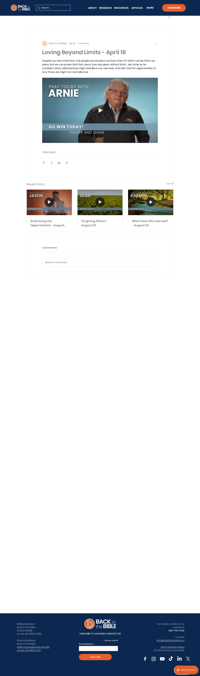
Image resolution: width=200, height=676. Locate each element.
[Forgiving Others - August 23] (100, 202)
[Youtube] (162, 659)
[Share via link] (66, 162)
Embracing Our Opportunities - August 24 (47, 223)
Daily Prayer (49, 152)
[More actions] (156, 43)
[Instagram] (153, 659)
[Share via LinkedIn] (59, 162)
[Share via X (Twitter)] (51, 162)
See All (170, 183)
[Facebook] (145, 659)
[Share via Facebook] (43, 162)
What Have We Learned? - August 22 (150, 223)
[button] (169, 17)
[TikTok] (171, 659)
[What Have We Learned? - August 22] (150, 202)
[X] (188, 659)
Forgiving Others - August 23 (94, 223)
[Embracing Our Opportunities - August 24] (49, 202)
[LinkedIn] (179, 659)
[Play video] (100, 110)
